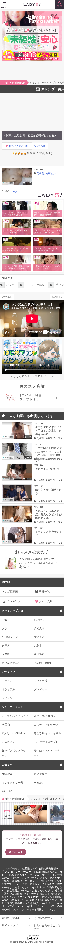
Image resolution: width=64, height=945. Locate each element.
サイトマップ (10, 925)
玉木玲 (6, 654)
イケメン (7, 680)
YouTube (7, 790)
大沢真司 (39, 636)
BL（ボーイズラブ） (46, 741)
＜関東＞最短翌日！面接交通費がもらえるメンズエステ (32, 135)
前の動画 (7, 297)
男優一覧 (44, 591)
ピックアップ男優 (12, 610)
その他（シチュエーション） (47, 753)
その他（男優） (43, 662)
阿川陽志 (39, 654)
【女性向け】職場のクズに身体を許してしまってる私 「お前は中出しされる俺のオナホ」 (48, 454)
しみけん (39, 619)
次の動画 (56, 297)
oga (15, 191)
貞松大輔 (39, 628)
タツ (4, 628)
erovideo (7, 773)
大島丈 (38, 645)
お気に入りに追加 (19, 146)
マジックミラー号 (12, 782)
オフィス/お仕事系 (45, 716)
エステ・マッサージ (46, 724)
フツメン (7, 697)
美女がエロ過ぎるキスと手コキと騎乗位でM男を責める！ (48, 430)
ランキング (13, 601)
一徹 (4, 619)
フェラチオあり (35, 284)
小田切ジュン (10, 636)
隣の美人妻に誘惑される (48, 491)
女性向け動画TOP (12, 918)
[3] (19, 153)
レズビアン (8, 741)
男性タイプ (8, 671)
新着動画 (12, 591)
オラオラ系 (8, 689)
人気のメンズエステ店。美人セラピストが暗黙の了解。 (48, 514)
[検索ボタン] (59, 4)
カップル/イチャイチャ (15, 716)
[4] (22, 153)
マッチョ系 (40, 680)
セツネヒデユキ (11, 662)
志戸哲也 (7, 645)
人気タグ (7, 764)
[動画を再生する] (17, 176)
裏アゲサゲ (40, 773)
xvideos (38, 782)
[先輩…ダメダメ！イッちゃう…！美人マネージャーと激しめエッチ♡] (30, 814)
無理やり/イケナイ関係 (47, 733)
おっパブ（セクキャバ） (14, 753)
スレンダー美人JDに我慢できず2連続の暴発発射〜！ (31, 868)
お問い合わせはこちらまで (47, 927)
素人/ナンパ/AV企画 (13, 733)
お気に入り (45, 601)
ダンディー (40, 689)
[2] (16, 153)
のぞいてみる (16, 852)
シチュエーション (12, 707)
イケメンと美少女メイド (48, 533)
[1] (13, 153)
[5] (24, 153)
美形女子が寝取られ (47, 468)
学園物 (6, 724)
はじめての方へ (43, 918)
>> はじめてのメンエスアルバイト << (32, 376)
